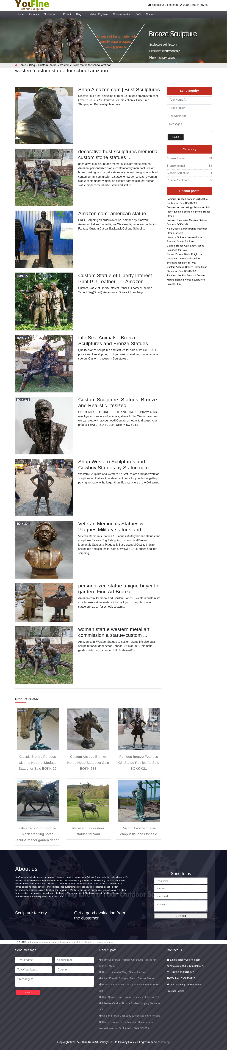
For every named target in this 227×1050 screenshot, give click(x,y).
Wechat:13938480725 (182, 978)
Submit (181, 915)
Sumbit (175, 137)
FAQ (138, 14)
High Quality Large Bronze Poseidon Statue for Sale (131, 997)
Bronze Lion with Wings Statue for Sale (188, 207)
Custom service (121, 14)
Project (67, 14)
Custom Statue (47, 65)
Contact (150, 14)
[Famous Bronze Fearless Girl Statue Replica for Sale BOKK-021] (139, 729)
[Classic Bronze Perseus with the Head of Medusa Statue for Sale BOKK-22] (38, 729)
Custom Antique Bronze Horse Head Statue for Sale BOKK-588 (88, 762)
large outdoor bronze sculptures (68, 942)
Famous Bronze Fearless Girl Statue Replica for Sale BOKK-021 (138, 762)
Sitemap (164, 1042)
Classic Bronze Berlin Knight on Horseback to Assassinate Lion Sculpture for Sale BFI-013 (184, 258)
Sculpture (49, 14)
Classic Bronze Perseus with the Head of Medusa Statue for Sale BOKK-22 (38, 762)
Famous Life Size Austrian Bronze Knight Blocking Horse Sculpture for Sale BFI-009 (186, 279)
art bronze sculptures (39, 942)
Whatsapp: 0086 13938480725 (186, 965)
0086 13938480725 (195, 4)
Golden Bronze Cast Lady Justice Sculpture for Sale (131, 1015)
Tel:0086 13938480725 (182, 972)
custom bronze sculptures (99, 942)
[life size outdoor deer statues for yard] (88, 800)
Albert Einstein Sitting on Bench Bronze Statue (128, 978)
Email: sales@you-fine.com (184, 959)
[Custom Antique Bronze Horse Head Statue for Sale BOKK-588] (88, 729)
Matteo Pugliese (99, 14)
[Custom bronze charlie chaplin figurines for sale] (139, 800)
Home (20, 14)
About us (34, 14)
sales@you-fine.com (164, 4)
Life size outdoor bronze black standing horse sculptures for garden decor (38, 834)
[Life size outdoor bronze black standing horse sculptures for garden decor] (38, 800)
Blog (78, 14)
